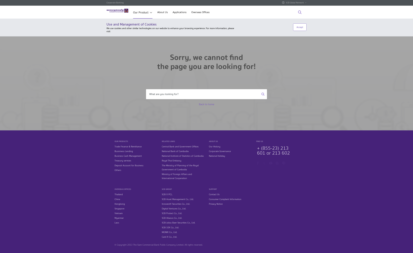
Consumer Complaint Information (225, 199)
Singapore (119, 208)
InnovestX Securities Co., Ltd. (176, 204)
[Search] (300, 12)
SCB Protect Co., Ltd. (172, 213)
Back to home (206, 104)
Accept (300, 27)
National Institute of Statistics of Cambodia (183, 156)
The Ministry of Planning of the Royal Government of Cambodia (180, 167)
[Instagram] (277, 162)
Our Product (140, 13)
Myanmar (119, 218)
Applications (179, 12)
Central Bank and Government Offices (180, 146)
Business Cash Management (128, 156)
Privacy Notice (216, 204)
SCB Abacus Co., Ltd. (172, 218)
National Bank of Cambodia (175, 151)
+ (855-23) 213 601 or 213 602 (273, 150)
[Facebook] (257, 162)
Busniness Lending (124, 151)
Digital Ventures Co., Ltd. (174, 208)
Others (118, 170)
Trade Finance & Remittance (128, 146)
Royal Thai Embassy (171, 160)
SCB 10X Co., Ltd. (170, 227)
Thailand (119, 194)
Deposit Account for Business (129, 165)
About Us (162, 12)
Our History (214, 146)
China (117, 199)
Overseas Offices (200, 12)
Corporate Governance (220, 151)
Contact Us (214, 194)
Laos (117, 222)
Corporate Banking (115, 2)
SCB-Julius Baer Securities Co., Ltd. (178, 222)
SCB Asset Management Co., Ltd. (178, 199)
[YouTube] (270, 162)
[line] (283, 162)
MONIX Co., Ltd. (169, 232)
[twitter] (264, 162)
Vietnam (119, 213)
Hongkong (120, 204)
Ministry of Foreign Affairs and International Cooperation (177, 176)
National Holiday (217, 156)
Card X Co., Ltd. (169, 237)
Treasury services (123, 160)
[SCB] (117, 11)
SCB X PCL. (167, 194)
